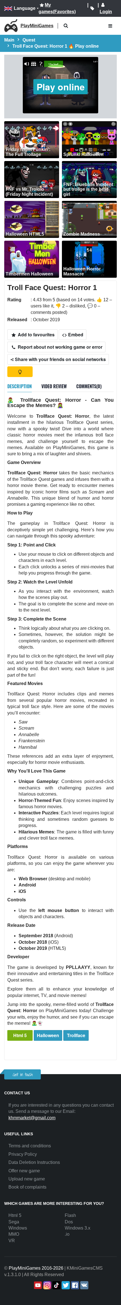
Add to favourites (36, 334)
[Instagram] (46, 1285)
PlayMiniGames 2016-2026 (36, 1268)
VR (11, 1240)
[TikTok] (55, 1285)
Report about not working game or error (59, 347)
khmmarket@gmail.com (31, 1117)
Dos (69, 1221)
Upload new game (26, 1179)
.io (67, 1234)
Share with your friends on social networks (60, 359)
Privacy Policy (22, 1154)
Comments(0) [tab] (89, 386)
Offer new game (24, 1170)
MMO (13, 1234)
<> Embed (72, 334)
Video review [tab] (54, 386)
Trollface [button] (76, 1035)
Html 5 (20, 1035)
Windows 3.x (77, 1228)
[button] (65, 25)
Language (24, 8)
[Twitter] (65, 1285)
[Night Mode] (20, 371)
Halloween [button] (48, 1035)
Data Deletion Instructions (34, 1162)
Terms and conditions (29, 1145)
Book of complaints (27, 1187)
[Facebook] (74, 1285)
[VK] (83, 1285)
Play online (61, 86)
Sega (13, 1221)
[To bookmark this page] (92, 8)
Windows (17, 1228)
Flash (70, 1215)
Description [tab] (19, 386)
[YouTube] (37, 1285)
